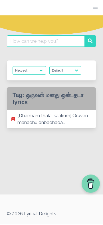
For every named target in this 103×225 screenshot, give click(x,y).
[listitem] (51, 119)
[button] (95, 7)
